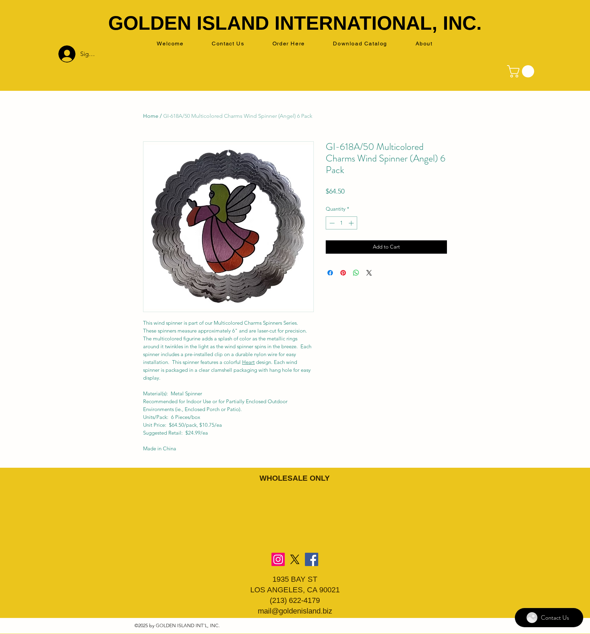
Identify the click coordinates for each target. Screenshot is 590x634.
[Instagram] (278, 559)
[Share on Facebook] (330, 273)
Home (150, 116)
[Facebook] (311, 559)
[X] (294, 559)
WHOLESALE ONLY (294, 478)
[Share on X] (369, 273)
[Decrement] (331, 223)
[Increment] (351, 223)
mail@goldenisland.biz (295, 611)
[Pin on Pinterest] (343, 273)
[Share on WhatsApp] (356, 273)
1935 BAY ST (294, 579)
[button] (522, 71)
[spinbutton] (341, 223)
